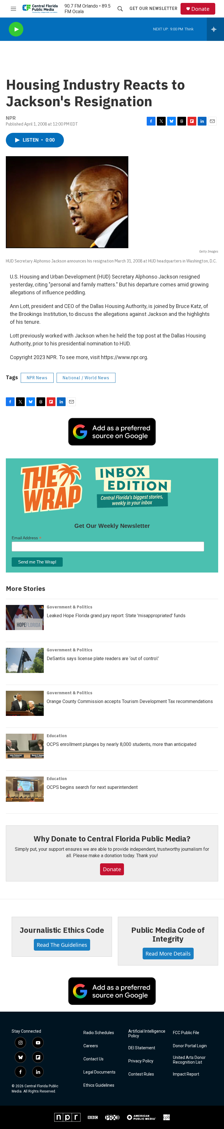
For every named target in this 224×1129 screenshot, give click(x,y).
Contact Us (93, 1059)
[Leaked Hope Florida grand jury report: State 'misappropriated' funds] (25, 617)
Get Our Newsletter (154, 8)
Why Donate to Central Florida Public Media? (112, 838)
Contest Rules (141, 1074)
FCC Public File (186, 1033)
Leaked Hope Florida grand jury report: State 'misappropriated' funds (116, 615)
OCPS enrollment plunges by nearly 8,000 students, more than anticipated (121, 744)
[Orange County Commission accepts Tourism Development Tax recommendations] (25, 703)
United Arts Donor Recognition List (189, 1059)
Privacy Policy (140, 1061)
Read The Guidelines (62, 944)
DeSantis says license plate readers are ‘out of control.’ (103, 658)
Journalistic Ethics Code (62, 930)
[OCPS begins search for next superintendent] (25, 789)
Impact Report (186, 1074)
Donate (200, 9)
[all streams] (215, 29)
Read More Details (168, 953)
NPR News (37, 377)
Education (57, 735)
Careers (90, 1046)
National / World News (86, 377)
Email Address (26, 538)
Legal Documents (99, 1072)
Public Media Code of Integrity (168, 934)
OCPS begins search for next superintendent (92, 787)
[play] (16, 29)
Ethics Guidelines (98, 1085)
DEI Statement (141, 1048)
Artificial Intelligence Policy (146, 1033)
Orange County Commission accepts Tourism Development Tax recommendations (130, 701)
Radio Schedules (98, 1033)
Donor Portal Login (190, 1046)
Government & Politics (69, 607)
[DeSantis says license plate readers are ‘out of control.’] (25, 660)
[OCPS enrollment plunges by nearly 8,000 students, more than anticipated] (25, 746)
